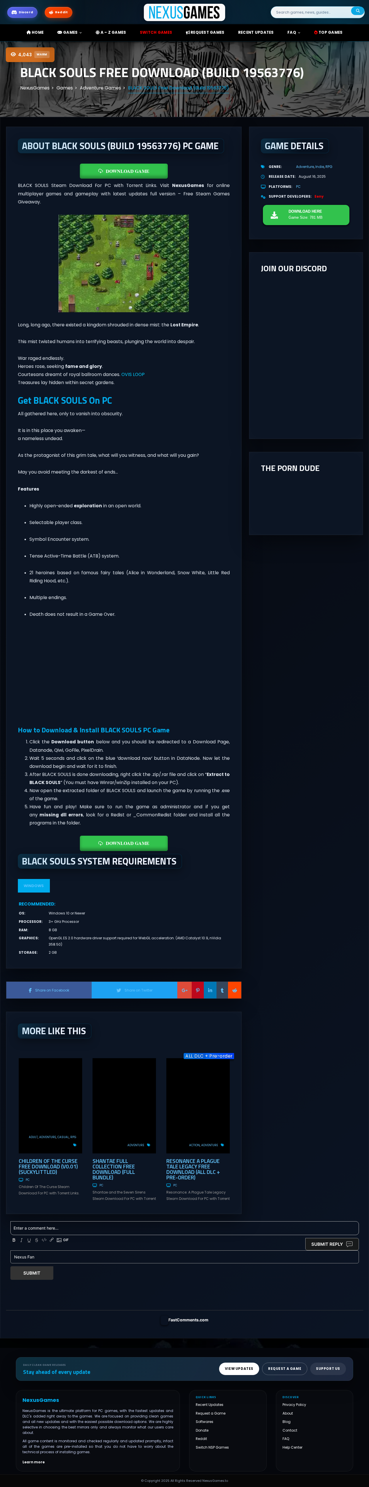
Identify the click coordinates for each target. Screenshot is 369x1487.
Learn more (33, 1462)
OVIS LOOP (133, 374)
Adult (33, 1137)
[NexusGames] (185, 12)
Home (37, 32)
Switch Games (156, 32)
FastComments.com (188, 1319)
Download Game (127, 171)
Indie (319, 166)
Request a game (284, 1368)
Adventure (47, 1137)
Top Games (330, 32)
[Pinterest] (198, 990)
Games (70, 32)
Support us (328, 1368)
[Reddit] (234, 990)
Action (194, 1145)
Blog (287, 1421)
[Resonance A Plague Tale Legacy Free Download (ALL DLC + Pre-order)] (198, 1105)
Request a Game (210, 1413)
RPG (73, 1137)
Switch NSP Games (212, 1447)
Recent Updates (209, 1404)
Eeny (319, 196)
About (288, 1413)
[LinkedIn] (210, 990)
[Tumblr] (222, 990)
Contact (290, 1430)
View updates (239, 1368)
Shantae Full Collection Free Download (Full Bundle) (114, 1169)
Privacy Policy (294, 1404)
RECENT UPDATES (256, 32)
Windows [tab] (34, 886)
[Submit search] (357, 11)
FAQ (291, 32)
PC (27, 1180)
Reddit (201, 1438)
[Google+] (184, 990)
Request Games (207, 32)
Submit (31, 1273)
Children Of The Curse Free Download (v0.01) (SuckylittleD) (48, 1166)
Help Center (292, 1447)
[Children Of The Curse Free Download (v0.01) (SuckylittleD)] (50, 1105)
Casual (63, 1137)
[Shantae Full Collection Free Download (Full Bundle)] (124, 1105)
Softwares (204, 1421)
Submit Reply (327, 1244)
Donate (202, 1430)
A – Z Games (112, 32)
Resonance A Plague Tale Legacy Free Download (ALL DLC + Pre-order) (193, 1169)
